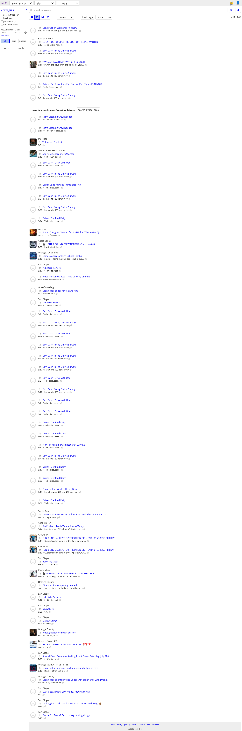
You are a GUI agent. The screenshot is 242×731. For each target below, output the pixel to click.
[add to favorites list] (39, 27)
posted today (9, 21)
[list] (31, 17)
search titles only (11, 14)
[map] (47, 17)
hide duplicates (10, 24)
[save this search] (238, 10)
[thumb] (37, 17)
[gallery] (42, 17)
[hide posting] (80, 31)
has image (8, 18)
